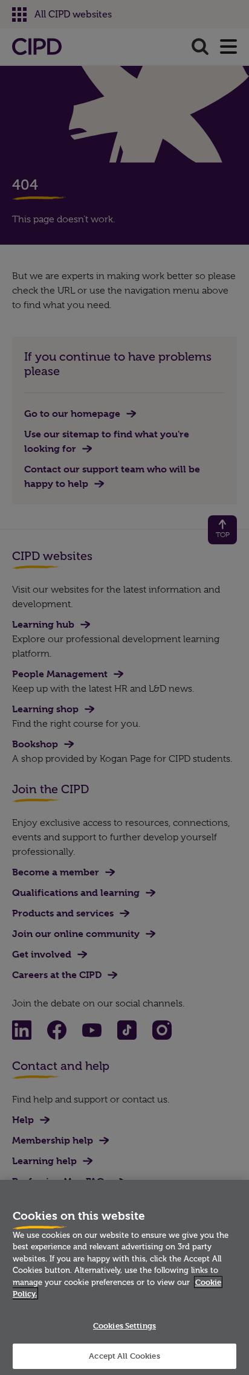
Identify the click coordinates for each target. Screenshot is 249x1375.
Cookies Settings (124, 1325)
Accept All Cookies (124, 1356)
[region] (124, 1277)
